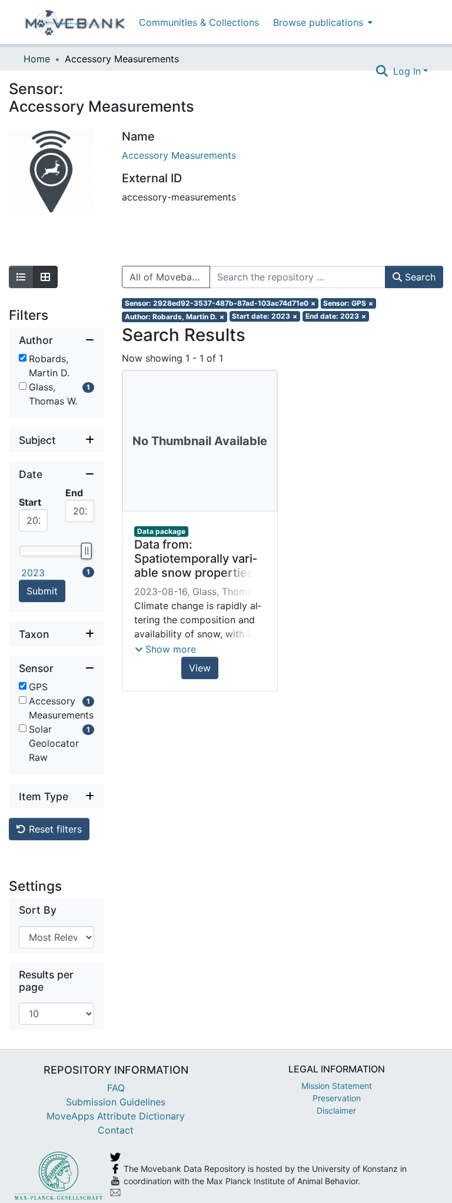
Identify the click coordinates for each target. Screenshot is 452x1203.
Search (419, 277)
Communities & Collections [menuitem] (199, 22)
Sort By (37, 910)
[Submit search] (382, 71)
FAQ (116, 1088)
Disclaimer (336, 1110)
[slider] (86, 551)
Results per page (46, 980)
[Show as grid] (45, 277)
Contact (116, 1130)
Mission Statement (336, 1086)
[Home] (75, 22)
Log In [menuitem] (407, 71)
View (200, 668)
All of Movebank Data (169, 277)
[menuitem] (322, 22)
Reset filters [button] (54, 829)
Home (37, 59)
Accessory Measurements (179, 155)
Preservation (337, 1098)
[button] (165, 649)
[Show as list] (21, 277)
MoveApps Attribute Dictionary (115, 1116)
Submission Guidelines (115, 1102)
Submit (42, 591)
